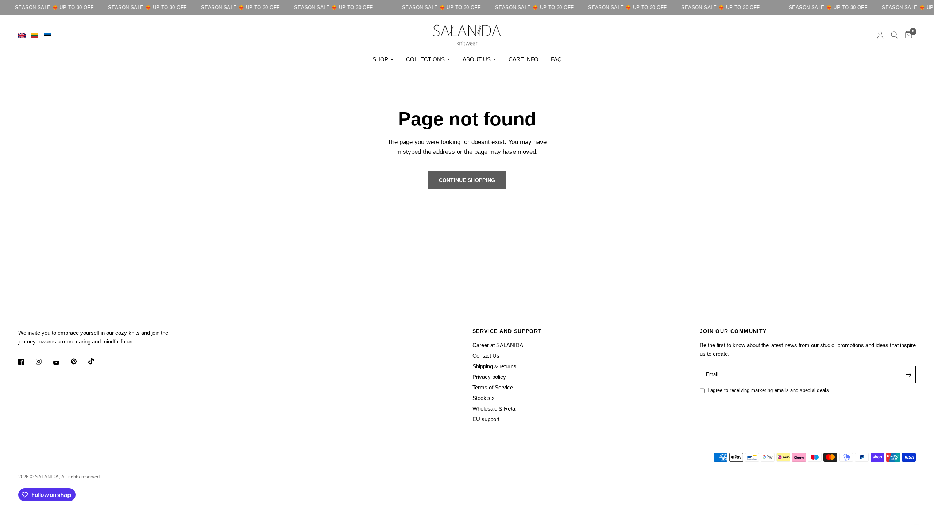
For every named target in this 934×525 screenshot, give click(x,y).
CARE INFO (524, 59)
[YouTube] (61, 363)
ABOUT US (477, 59)
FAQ (556, 59)
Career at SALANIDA (497, 345)
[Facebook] (26, 362)
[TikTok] (96, 361)
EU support (485, 419)
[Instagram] (44, 362)
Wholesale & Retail (494, 408)
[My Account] (880, 35)
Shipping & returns (494, 366)
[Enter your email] (908, 374)
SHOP (380, 59)
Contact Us (485, 356)
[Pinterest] (79, 362)
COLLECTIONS (425, 59)
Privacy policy (489, 377)
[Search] (894, 35)
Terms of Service (492, 387)
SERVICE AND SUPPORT (507, 331)
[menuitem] (383, 59)
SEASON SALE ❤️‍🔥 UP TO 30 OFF (48, 7)
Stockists (483, 398)
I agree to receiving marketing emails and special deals (768, 390)
